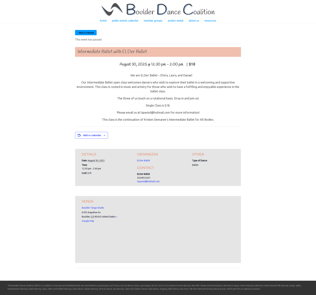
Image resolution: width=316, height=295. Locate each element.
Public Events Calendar (125, 20)
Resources (210, 20)
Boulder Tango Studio (93, 207)
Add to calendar (92, 135)
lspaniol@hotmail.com (148, 181)
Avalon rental (175, 20)
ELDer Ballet (143, 160)
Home (103, 20)
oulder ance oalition (170, 12)
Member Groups (153, 20)
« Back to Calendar (86, 32)
